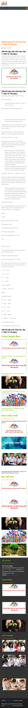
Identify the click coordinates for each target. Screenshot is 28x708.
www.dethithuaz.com (12, 575)
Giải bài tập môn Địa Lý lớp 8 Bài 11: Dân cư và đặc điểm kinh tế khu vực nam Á (13, 472)
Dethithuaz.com (9, 700)
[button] (6, 8)
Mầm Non (6, 569)
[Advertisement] (14, 25)
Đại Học (13, 569)
